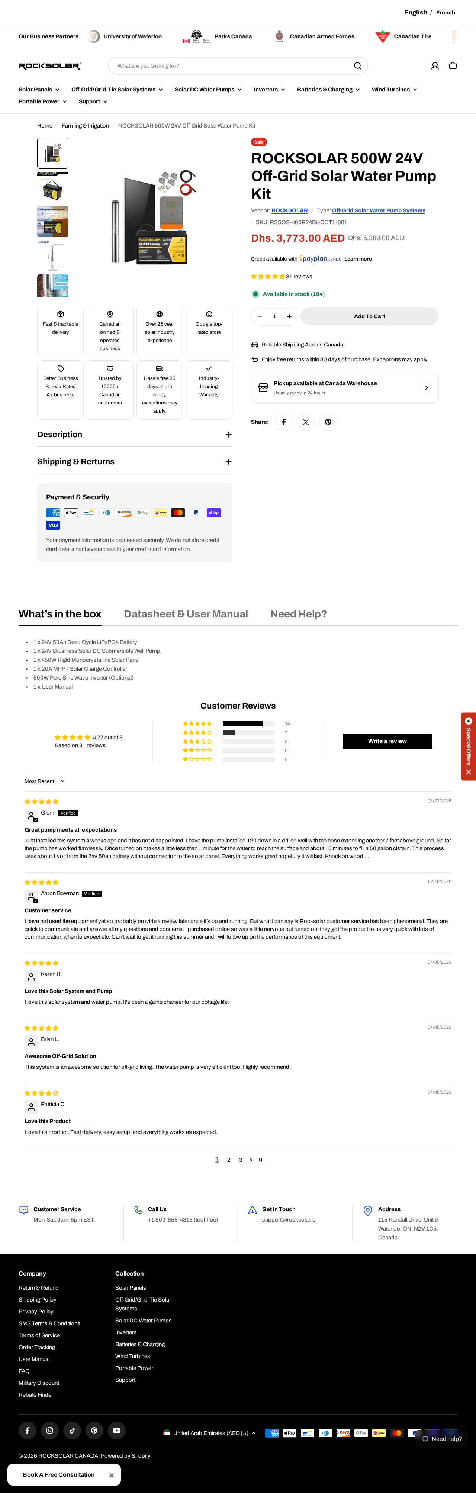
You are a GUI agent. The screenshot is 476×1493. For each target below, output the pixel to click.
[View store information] (426, 388)
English (415, 12)
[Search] (357, 65)
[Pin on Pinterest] (328, 422)
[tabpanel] (238, 664)
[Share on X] (306, 422)
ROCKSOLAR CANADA (68, 1456)
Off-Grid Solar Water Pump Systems (378, 210)
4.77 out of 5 (108, 738)
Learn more (358, 259)
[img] (41, 802)
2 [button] (229, 1160)
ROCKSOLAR (289, 210)
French (445, 13)
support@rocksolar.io (289, 1220)
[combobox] (238, 66)
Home (44, 126)
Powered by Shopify (126, 1456)
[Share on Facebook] (284, 422)
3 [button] (240, 1160)
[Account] (435, 65)
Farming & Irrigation (85, 126)
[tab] (60, 616)
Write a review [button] (387, 741)
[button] (268, 277)
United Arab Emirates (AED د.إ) (210, 1433)
